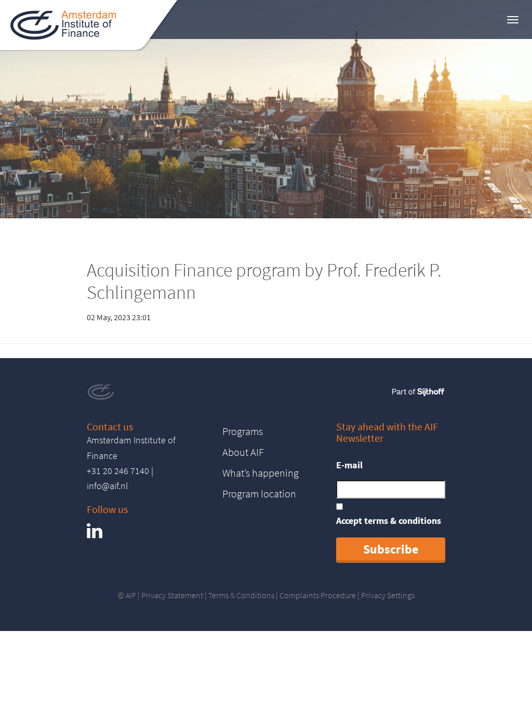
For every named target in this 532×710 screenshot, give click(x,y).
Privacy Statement (172, 595)
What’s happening (260, 472)
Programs (242, 431)
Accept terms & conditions (388, 521)
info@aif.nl (107, 486)
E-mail (349, 465)
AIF (131, 595)
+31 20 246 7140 (118, 471)
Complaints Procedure (318, 595)
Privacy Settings (388, 595)
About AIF (243, 451)
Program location (259, 493)
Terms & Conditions (241, 595)
